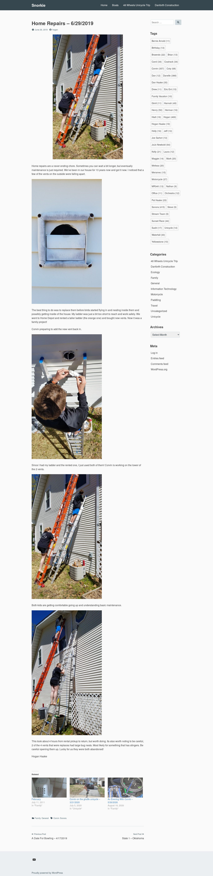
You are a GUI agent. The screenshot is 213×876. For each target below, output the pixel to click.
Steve (172, 207)
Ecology (155, 272)
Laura (169, 151)
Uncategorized (159, 311)
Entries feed (157, 358)
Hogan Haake (161, 123)
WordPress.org (159, 369)
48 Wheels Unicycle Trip (136, 5)
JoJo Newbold (161, 144)
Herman (171, 110)
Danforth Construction (167, 5)
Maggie (158, 158)
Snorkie (38, 5)
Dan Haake (159, 82)
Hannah (170, 103)
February (36, 799)
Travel (154, 305)
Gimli (156, 103)
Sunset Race (160, 220)
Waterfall (158, 234)
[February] (49, 788)
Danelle (170, 75)
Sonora (63, 818)
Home (104, 5)
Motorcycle (159, 179)
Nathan (171, 186)
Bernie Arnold (161, 40)
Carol (157, 61)
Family (38, 818)
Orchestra (172, 193)
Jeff (168, 130)
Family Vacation (162, 96)
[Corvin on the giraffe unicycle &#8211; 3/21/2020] (87, 788)
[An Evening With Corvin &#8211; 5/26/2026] (125, 788)
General (45, 818)
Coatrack (171, 61)
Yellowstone (160, 241)
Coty (171, 68)
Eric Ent (170, 89)
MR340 (158, 186)
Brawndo (158, 54)
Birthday (158, 47)
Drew (157, 89)
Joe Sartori (159, 137)
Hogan (170, 117)
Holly (156, 130)
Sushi (157, 227)
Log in (154, 353)
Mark (171, 158)
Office (157, 193)
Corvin (56, 818)
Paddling (156, 300)
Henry (157, 110)
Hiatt (156, 117)
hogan (55, 29)
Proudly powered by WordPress (47, 872)
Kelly (156, 151)
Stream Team (160, 213)
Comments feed (159, 364)
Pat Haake (159, 200)
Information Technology (164, 289)
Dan (156, 75)
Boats (115, 5)
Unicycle (171, 227)
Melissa (158, 165)
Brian (173, 54)
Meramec (159, 172)
